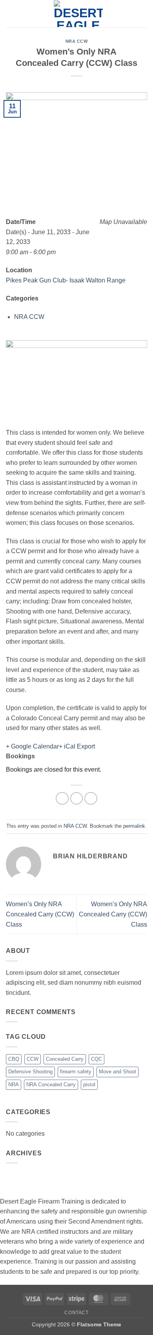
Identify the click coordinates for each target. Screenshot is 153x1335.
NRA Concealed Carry (51, 1084)
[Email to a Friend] (90, 798)
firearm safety (75, 1072)
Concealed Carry (65, 1059)
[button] (10, 13)
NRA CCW (77, 41)
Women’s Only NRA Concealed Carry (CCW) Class (40, 914)
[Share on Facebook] (62, 798)
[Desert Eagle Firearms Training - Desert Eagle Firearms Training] (78, 13)
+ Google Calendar (32, 746)
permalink (134, 826)
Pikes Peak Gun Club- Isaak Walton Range (66, 280)
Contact (76, 1312)
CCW (32, 1059)
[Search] (144, 13)
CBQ (13, 1059)
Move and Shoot (117, 1072)
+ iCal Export (77, 746)
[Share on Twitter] (76, 798)
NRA (13, 1084)
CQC (96, 1059)
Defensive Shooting (30, 1072)
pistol (89, 1084)
